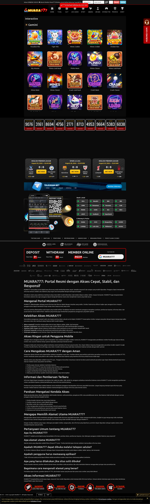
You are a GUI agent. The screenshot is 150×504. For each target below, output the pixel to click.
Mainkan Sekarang (114, 186)
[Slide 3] (75, 176)
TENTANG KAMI (35, 238)
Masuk (116, 2)
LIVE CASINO (75, 12)
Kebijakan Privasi (36, 501)
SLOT (66, 12)
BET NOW (41, 171)
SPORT (83, 12)
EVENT (122, 12)
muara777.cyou (51, 359)
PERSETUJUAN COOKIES (112, 238)
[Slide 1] (72, 176)
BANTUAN (47, 238)
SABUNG (90, 12)
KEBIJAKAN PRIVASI (95, 238)
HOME (52, 12)
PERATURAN (57, 238)
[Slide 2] (74, 176)
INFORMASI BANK (69, 238)
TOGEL (59, 12)
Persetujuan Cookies (105, 499)
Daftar (123, 2)
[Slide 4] (77, 176)
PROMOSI (115, 12)
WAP (48, 494)
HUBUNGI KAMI (82, 238)
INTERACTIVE (106, 12)
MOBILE (40, 494)
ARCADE (97, 12)
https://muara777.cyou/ (53, 443)
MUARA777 (27, 289)
